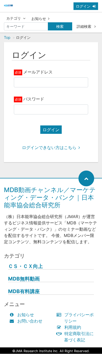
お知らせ (38, 18)
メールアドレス (38, 72)
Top (7, 37)
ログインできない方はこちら (49, 147)
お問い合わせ (29, 321)
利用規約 (72, 327)
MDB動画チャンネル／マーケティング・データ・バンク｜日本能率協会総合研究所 (50, 197)
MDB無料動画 (24, 279)
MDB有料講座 (24, 291)
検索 (60, 26)
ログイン (83, 6)
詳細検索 (84, 26)
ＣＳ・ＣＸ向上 (25, 266)
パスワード (33, 99)
